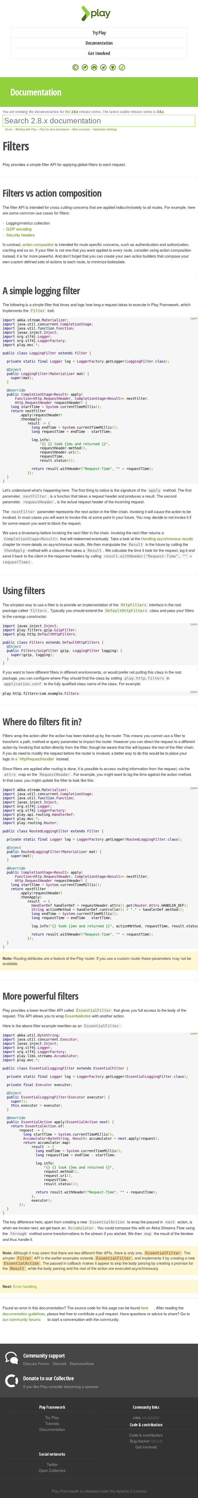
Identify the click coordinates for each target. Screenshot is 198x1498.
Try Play (99, 32)
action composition (38, 244)
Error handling (25, 1286)
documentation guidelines (24, 1313)
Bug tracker (146, 1441)
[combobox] (99, 121)
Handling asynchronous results (167, 538)
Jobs (146, 1417)
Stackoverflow (82, 1363)
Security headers (20, 234)
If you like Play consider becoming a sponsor (60, 1386)
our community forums (22, 1319)
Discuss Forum (36, 1363)
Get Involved (99, 53)
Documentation (99, 43)
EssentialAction (78, 1015)
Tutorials (52, 1423)
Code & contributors (146, 1435)
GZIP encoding (18, 229)
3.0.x (160, 111)
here (144, 1307)
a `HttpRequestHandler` (35, 758)
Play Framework (99, 13)
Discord (59, 1363)
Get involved (145, 1446)
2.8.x (74, 111)
